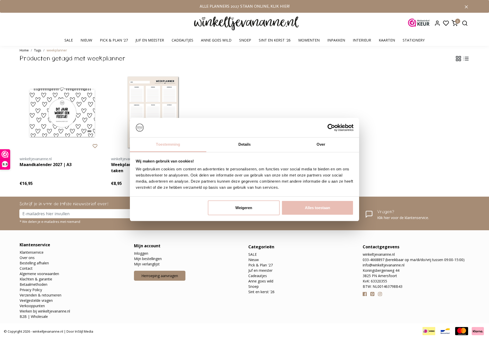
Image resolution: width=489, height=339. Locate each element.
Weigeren (243, 208)
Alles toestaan (317, 208)
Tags (37, 50)
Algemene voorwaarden (39, 273)
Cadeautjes (182, 40)
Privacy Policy (31, 289)
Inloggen (141, 253)
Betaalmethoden (33, 284)
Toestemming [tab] (168, 144)
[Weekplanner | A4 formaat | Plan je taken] (153, 112)
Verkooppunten (32, 305)
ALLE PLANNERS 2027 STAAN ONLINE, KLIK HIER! (245, 6)
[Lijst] (466, 58)
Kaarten (387, 40)
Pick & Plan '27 (114, 40)
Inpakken (336, 40)
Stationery (414, 40)
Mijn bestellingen (148, 258)
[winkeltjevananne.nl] (246, 24)
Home (24, 50)
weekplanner (57, 50)
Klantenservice (32, 252)
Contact (26, 268)
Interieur (362, 40)
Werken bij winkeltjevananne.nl (45, 311)
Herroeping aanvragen (159, 275)
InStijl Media (83, 331)
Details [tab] (244, 144)
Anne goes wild (216, 40)
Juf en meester (149, 40)
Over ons (27, 257)
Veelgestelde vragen (36, 300)
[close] (466, 6)
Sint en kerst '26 (275, 40)
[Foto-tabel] (458, 58)
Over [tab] (321, 144)
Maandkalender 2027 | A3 (46, 164)
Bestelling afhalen (34, 263)
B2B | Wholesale (34, 316)
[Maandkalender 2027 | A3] (61, 112)
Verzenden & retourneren (40, 295)
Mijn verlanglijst (147, 264)
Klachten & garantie (36, 279)
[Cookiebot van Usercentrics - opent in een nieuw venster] (331, 127)
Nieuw (86, 40)
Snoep (245, 40)
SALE (68, 40)
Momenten (309, 40)
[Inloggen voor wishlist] (95, 145)
